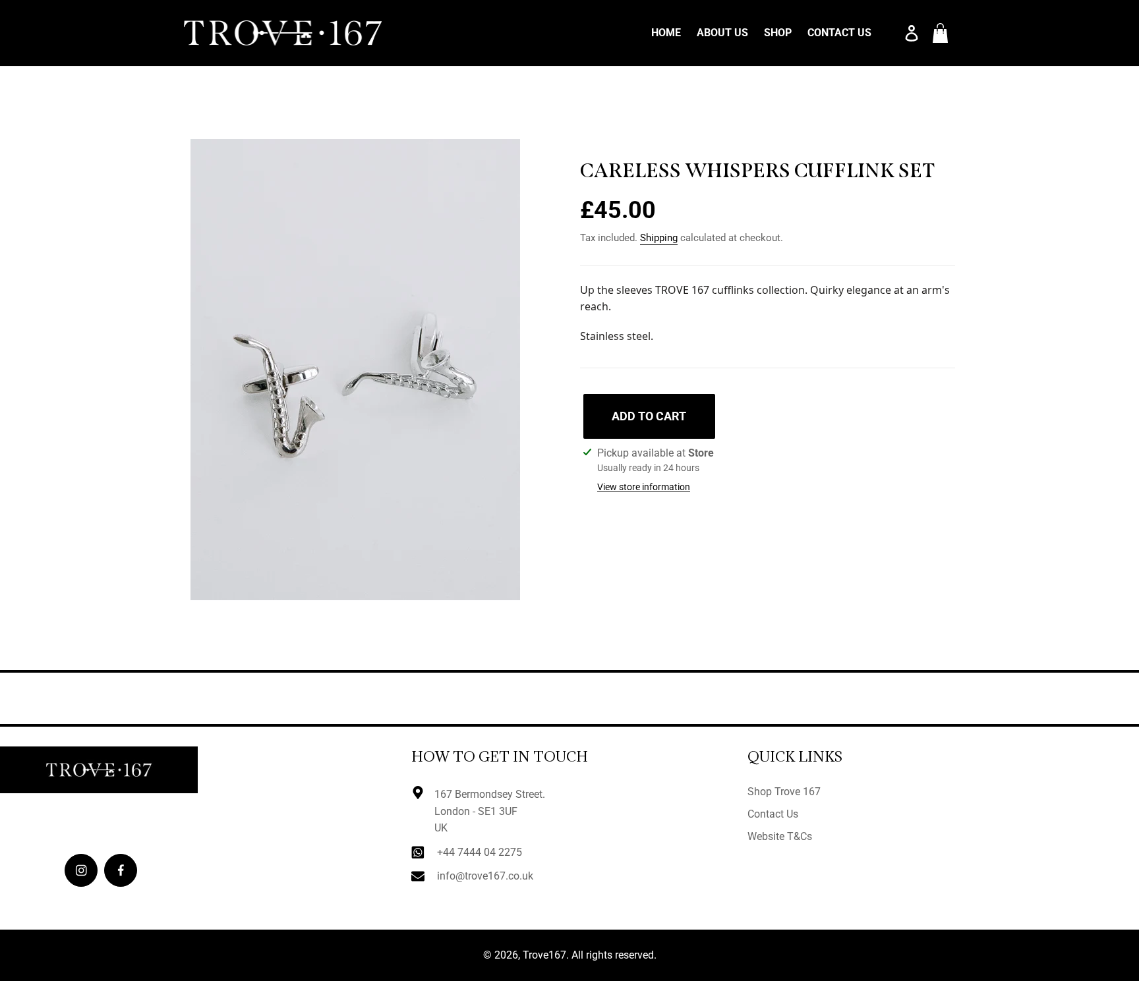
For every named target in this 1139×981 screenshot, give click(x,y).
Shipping (659, 238)
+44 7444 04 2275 (479, 852)
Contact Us (772, 814)
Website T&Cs (779, 836)
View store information (643, 487)
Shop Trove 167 (784, 791)
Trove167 (544, 955)
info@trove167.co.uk (485, 876)
